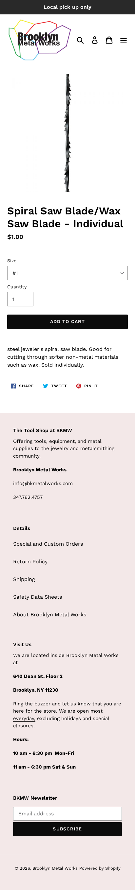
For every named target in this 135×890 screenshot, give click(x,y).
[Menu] (123, 40)
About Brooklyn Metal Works (49, 614)
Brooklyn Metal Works (55, 868)
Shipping (24, 579)
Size (11, 260)
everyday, (24, 718)
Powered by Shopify (100, 868)
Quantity (17, 286)
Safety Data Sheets (37, 597)
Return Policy (30, 561)
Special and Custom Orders (48, 544)
